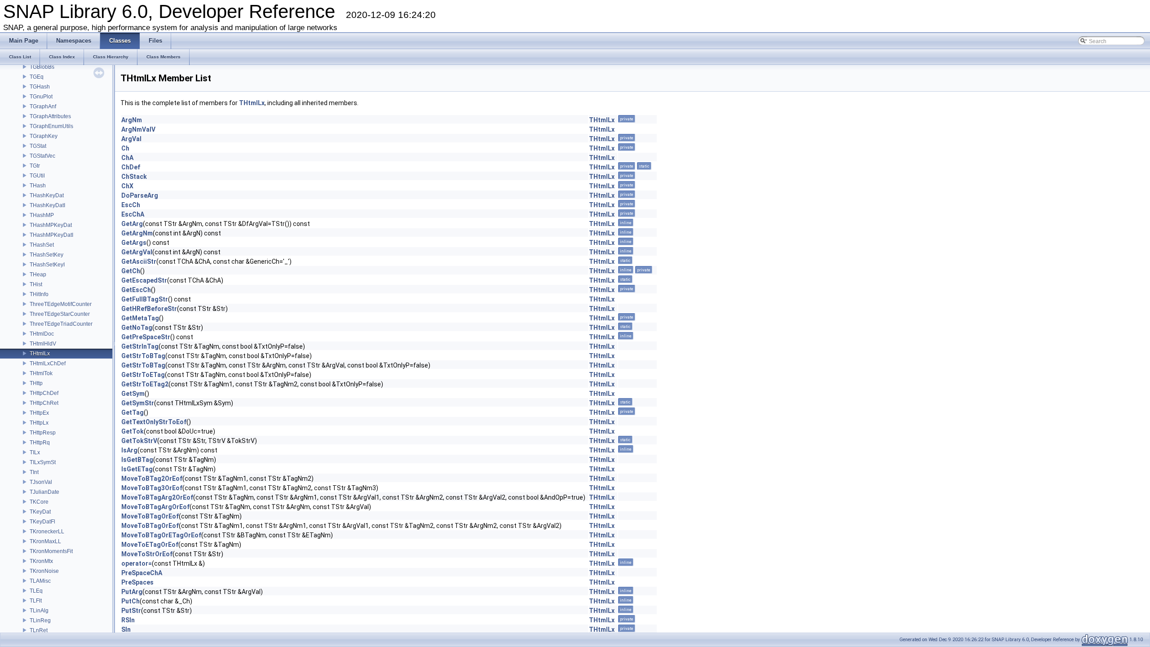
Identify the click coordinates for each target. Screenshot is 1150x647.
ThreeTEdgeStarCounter (60, 314)
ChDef (130, 167)
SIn (126, 629)
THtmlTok (41, 373)
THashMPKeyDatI (51, 235)
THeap (38, 274)
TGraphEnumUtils (51, 126)
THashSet (42, 245)
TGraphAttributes (50, 116)
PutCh (130, 601)
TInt (34, 472)
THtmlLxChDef (48, 363)
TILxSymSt (43, 462)
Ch (125, 148)
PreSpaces (137, 582)
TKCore (39, 502)
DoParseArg (139, 195)
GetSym (133, 393)
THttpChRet (44, 403)
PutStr (131, 610)
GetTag (132, 412)
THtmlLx (40, 353)
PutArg (131, 591)
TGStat (38, 146)
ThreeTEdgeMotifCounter (61, 304)
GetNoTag (136, 327)
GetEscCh (136, 289)
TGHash (40, 87)
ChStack (134, 176)
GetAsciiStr (138, 261)
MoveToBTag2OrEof (151, 478)
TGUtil (37, 176)
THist (36, 284)
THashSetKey (46, 255)
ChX (127, 186)
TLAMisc (40, 581)
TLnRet (39, 630)
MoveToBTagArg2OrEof (157, 497)
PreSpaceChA (141, 572)
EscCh (130, 204)
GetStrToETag (143, 374)
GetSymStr (137, 403)
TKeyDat (40, 512)
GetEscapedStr (144, 280)
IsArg (129, 450)
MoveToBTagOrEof (150, 516)
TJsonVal (41, 482)
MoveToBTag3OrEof (151, 488)
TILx (35, 452)
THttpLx (39, 423)
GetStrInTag (140, 346)
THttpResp (43, 433)
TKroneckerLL (47, 531)
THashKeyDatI (47, 205)
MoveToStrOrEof (146, 554)
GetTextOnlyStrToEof (153, 421)
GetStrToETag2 (144, 384)
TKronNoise (44, 571)
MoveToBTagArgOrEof (155, 506)
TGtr (35, 166)
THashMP (42, 215)
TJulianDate (44, 492)
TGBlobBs (42, 67)
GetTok (132, 431)
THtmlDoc (42, 334)
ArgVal (131, 138)
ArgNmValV (138, 129)
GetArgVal (136, 252)
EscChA (132, 214)
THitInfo (39, 294)
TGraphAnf (43, 106)
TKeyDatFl (42, 521)
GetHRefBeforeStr (149, 308)
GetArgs (133, 242)
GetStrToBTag (143, 355)
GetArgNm (137, 233)
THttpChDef (44, 393)
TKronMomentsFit (51, 551)
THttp (36, 383)
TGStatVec (42, 156)
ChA (127, 157)
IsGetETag (137, 469)
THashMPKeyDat (51, 225)
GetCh (130, 271)
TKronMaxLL (45, 541)
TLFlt (36, 601)
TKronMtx (41, 561)
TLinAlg (39, 610)
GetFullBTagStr (144, 299)
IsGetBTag (137, 459)
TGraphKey (44, 136)
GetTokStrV (139, 440)
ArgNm (131, 120)
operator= (136, 563)
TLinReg (40, 620)
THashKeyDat (47, 195)
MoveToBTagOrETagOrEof (161, 535)
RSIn (128, 620)
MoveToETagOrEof (149, 544)
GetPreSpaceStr (145, 337)
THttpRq (40, 442)
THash (38, 185)
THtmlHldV (43, 344)
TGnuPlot (41, 96)
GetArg (132, 223)
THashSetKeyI (47, 264)
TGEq (37, 77)
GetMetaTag (140, 318)
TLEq (36, 591)
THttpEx (39, 413)
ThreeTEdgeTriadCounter (61, 324)
